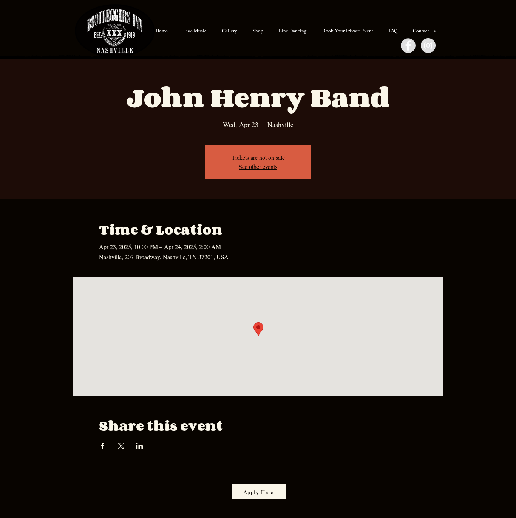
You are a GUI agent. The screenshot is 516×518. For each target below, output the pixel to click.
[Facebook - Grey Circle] (408, 45)
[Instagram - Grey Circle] (428, 45)
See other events (258, 166)
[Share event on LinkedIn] (139, 446)
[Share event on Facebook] (102, 446)
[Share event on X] (121, 446)
